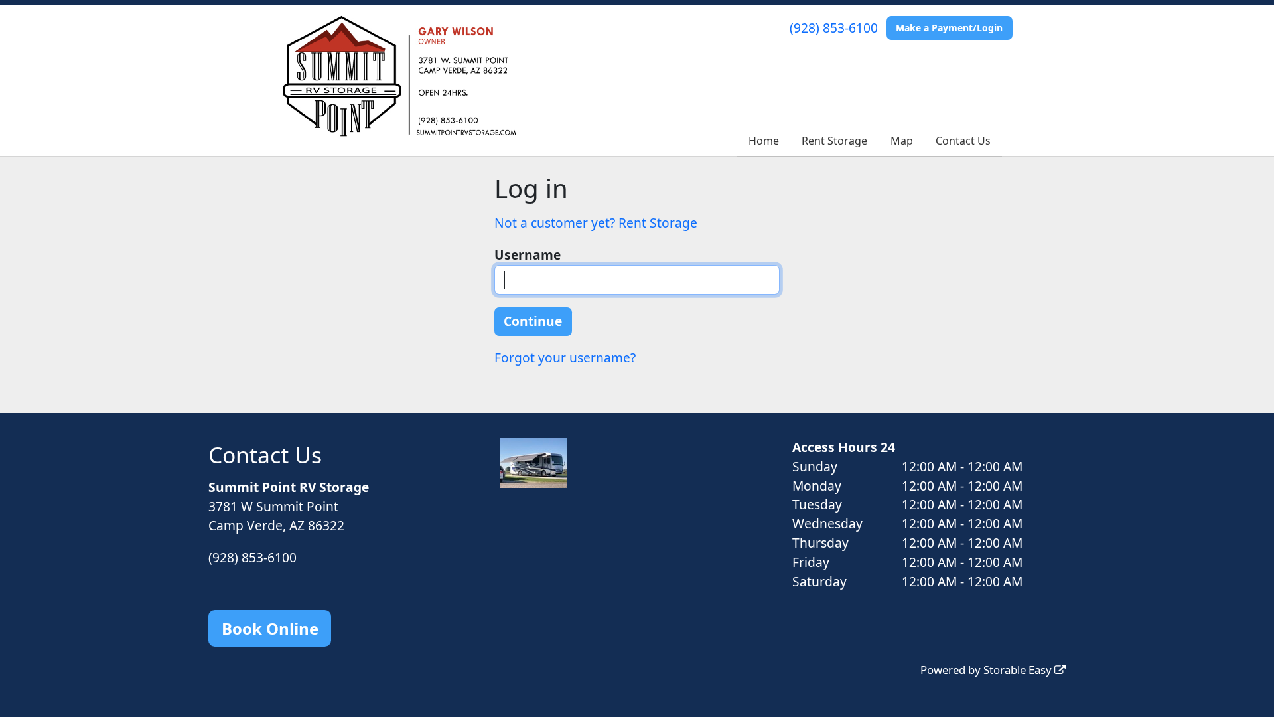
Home (763, 140)
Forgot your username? (565, 357)
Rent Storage (834, 140)
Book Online (270, 628)
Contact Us (963, 140)
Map (901, 140)
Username (527, 255)
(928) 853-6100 (834, 28)
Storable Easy (1018, 669)
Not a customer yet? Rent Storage (595, 223)
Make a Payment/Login (949, 27)
